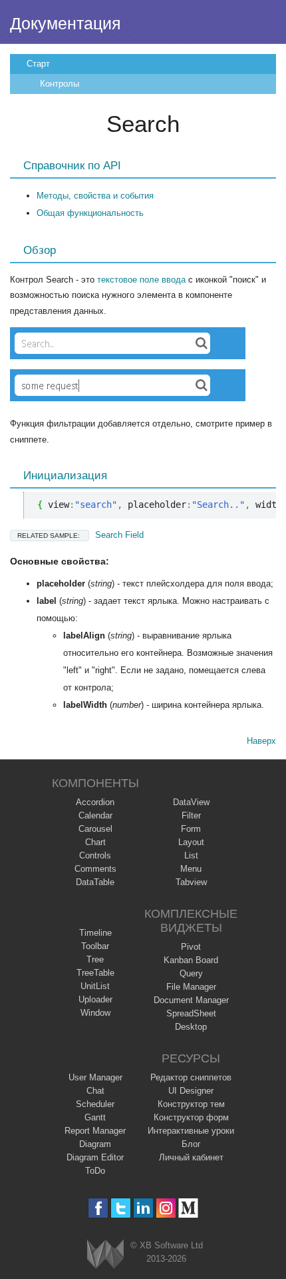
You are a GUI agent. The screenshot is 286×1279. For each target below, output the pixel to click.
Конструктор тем (191, 1104)
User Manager (95, 1077)
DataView (191, 802)
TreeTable (95, 973)
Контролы (59, 84)
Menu (191, 869)
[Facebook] (98, 1208)
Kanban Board (191, 960)
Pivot (191, 947)
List (191, 855)
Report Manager (95, 1131)
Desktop (191, 1027)
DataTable (95, 882)
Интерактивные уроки (191, 1131)
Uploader (95, 999)
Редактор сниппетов (190, 1077)
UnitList (95, 986)
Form (191, 829)
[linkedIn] (143, 1208)
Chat (95, 1091)
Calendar (95, 815)
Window (95, 1013)
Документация (65, 23)
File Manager (191, 987)
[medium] (188, 1208)
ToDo (95, 1171)
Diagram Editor (95, 1157)
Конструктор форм (191, 1117)
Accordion (95, 802)
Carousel (95, 829)
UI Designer (191, 1091)
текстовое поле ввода (141, 280)
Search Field (80, 535)
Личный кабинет (191, 1157)
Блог (191, 1144)
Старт (38, 64)
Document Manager (191, 1000)
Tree (95, 959)
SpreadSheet (191, 1013)
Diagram (95, 1144)
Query (191, 973)
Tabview (191, 882)
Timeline (95, 933)
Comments (95, 869)
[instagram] (166, 1208)
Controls (95, 855)
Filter (191, 815)
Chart (95, 842)
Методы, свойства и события (95, 196)
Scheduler (95, 1104)
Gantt (95, 1117)
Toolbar (95, 946)
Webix (105, 1254)
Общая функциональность (90, 213)
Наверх (261, 741)
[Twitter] (120, 1208)
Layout (191, 842)
